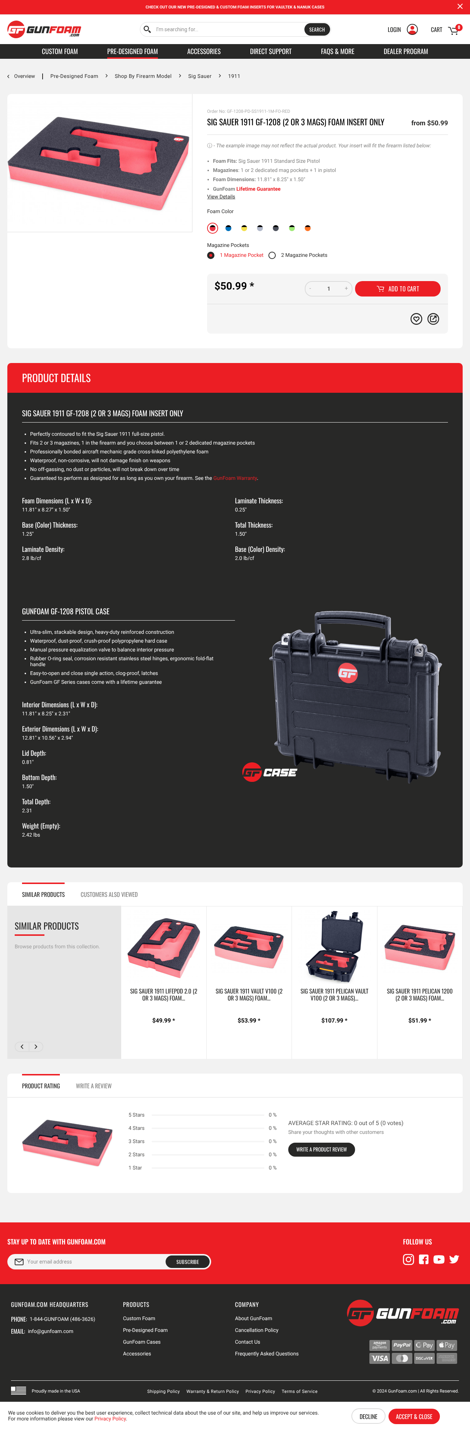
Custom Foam (139, 1319)
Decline (368, 1416)
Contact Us (247, 1342)
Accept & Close (414, 1416)
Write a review (94, 1085)
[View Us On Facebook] (423, 1263)
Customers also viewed (109, 894)
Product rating (41, 1085)
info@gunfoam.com (50, 1331)
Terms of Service (300, 1391)
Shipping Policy (163, 1391)
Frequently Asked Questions (267, 1354)
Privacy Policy (260, 1391)
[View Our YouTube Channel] (439, 1263)
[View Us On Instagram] (408, 1263)
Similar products (43, 894)
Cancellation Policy (256, 1330)
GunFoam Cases (142, 1342)
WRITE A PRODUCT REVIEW (321, 1149)
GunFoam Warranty (235, 478)
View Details (221, 197)
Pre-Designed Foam (145, 1330)
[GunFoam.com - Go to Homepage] (44, 29)
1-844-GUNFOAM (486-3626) (62, 1319)
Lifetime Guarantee (258, 189)
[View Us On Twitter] (454, 1263)
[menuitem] (235, 29)
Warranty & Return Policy (213, 1391)
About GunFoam (253, 1319)
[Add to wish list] (416, 319)
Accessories (137, 1354)
